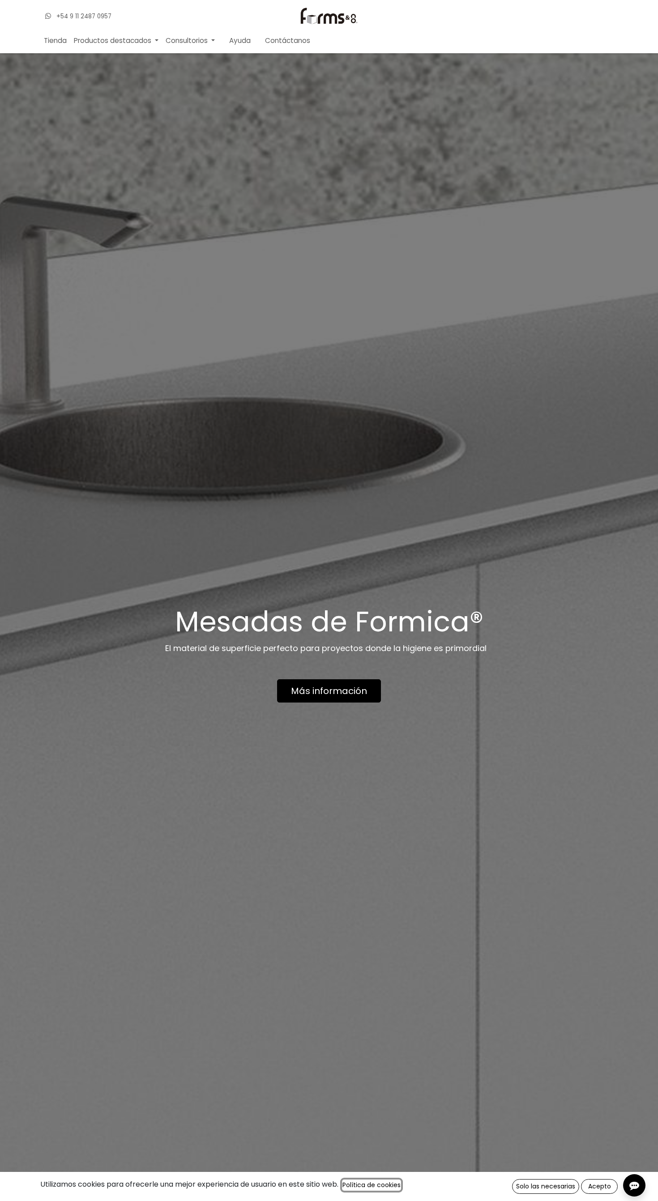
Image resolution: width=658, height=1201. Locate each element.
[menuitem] (55, 41)
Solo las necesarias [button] (545, 1186)
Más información (329, 691)
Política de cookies (371, 1184)
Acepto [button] (599, 1186)
